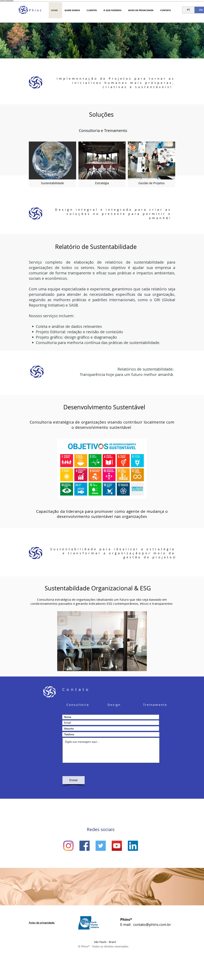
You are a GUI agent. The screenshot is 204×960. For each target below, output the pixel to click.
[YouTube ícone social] (117, 846)
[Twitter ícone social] (101, 846)
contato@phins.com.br (152, 924)
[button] (52, 164)
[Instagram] (68, 846)
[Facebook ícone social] (84, 846)
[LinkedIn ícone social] (133, 846)
